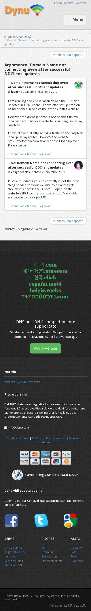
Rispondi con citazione (22, 154)
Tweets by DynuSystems (22, 382)
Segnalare (45, 154)
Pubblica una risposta (68, 55)
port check (47, 193)
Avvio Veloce (45, 348)
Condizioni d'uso (18, 438)
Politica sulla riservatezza (49, 438)
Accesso (81, 3)
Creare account (63, 3)
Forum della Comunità (17, 36)
